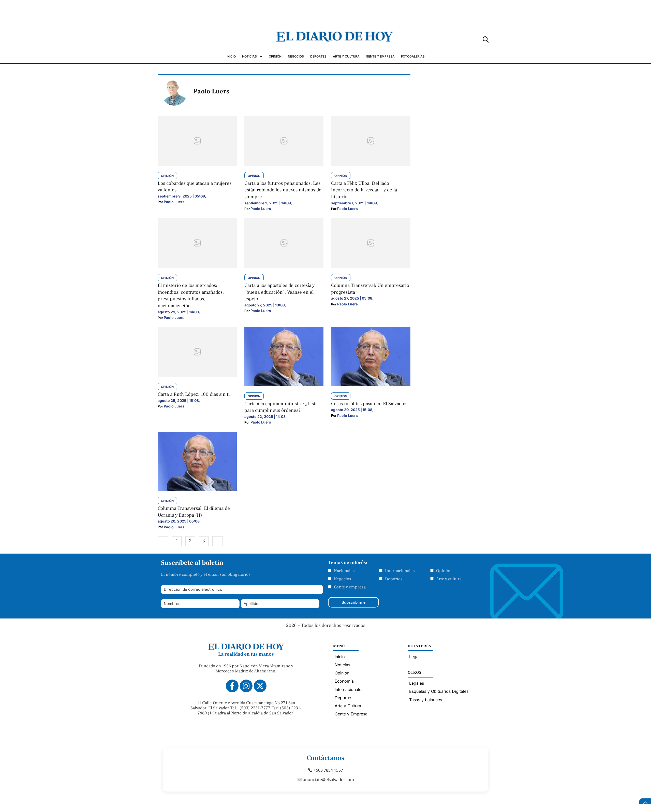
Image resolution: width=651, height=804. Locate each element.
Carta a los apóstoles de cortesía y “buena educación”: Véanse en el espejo (279, 292)
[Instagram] (246, 686)
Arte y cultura (449, 579)
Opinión (444, 571)
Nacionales (344, 571)
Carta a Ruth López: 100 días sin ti (194, 394)
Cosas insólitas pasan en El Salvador (368, 404)
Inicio (340, 656)
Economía (344, 681)
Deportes (394, 579)
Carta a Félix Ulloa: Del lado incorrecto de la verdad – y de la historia (364, 190)
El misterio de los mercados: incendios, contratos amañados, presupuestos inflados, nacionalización (191, 295)
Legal (414, 656)
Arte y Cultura (348, 705)
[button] (485, 39)
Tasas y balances (425, 699)
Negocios (342, 579)
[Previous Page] (163, 541)
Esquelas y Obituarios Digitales (438, 691)
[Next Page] (217, 541)
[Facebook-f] (232, 686)
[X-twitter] (260, 686)
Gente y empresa (350, 587)
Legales (416, 683)
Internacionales (400, 571)
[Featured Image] (197, 164)
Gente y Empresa (351, 713)
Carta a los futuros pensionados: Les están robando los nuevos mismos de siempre (282, 190)
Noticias (342, 664)
